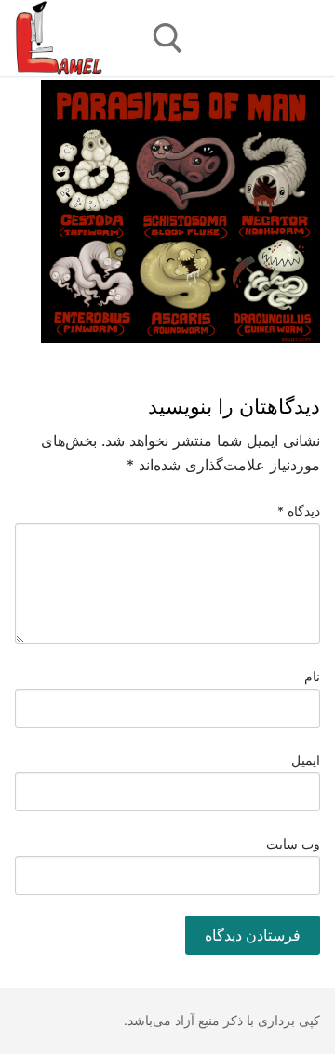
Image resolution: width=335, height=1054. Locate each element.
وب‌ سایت (293, 844)
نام (312, 676)
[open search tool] (168, 38)
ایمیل (305, 760)
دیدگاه (299, 511)
